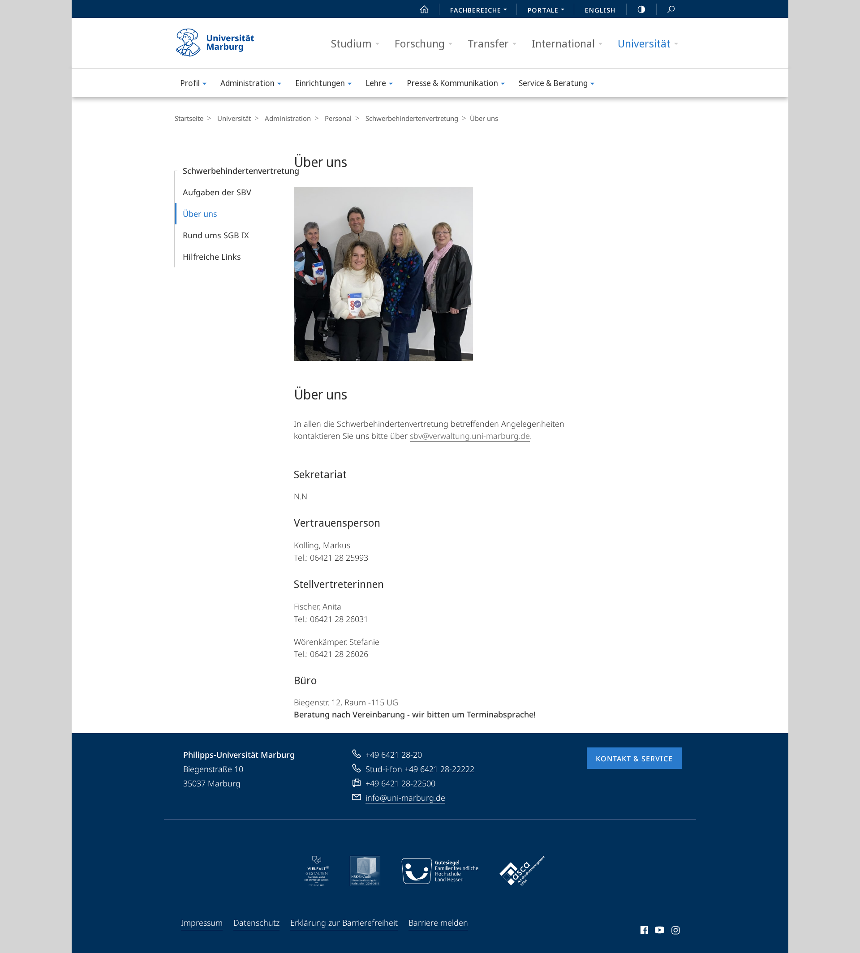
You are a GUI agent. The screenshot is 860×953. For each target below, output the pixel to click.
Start (424, 9)
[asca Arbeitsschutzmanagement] (522, 871)
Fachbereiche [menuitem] (475, 9)
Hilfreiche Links (212, 256)
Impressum (202, 922)
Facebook (643, 931)
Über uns (200, 213)
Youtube (658, 931)
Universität (644, 43)
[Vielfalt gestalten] (317, 871)
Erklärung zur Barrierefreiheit (344, 922)
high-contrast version (641, 9)
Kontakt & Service (634, 759)
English (600, 9)
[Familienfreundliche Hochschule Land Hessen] (439, 871)
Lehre (376, 82)
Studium (351, 43)
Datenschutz (256, 922)
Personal (338, 118)
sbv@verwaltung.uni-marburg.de (470, 435)
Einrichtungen (320, 82)
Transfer (488, 43)
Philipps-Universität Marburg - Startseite (231, 43)
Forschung (420, 43)
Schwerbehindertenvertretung (412, 118)
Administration (247, 82)
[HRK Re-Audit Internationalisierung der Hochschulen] (365, 871)
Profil (190, 82)
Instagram (676, 931)
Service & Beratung (553, 82)
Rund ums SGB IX (216, 235)
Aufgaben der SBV (217, 192)
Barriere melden (438, 922)
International (563, 43)
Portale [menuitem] (543, 9)
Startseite (189, 118)
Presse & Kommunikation (452, 82)
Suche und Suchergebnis (671, 9)
